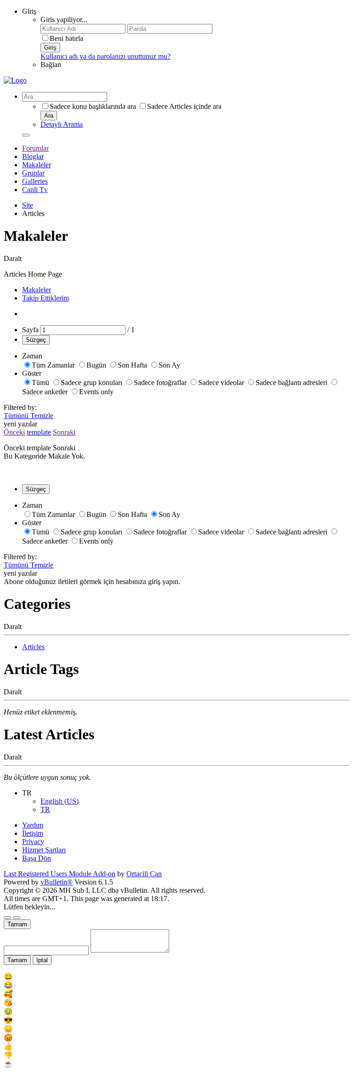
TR (45, 809)
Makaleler (36, 165)
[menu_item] (176, 976)
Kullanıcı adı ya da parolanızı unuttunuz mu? (105, 56)
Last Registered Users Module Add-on (59, 874)
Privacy (33, 841)
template (39, 432)
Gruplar (33, 173)
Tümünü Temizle (28, 416)
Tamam (17, 924)
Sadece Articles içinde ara (184, 106)
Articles (33, 647)
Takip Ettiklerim (45, 298)
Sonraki (64, 432)
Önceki (14, 432)
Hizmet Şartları (44, 850)
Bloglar (33, 156)
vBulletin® (56, 882)
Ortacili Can (144, 874)
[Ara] (25, 135)
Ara (48, 115)
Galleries (35, 181)
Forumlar (35, 148)
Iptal (42, 960)
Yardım (32, 825)
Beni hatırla (66, 38)
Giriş (29, 11)
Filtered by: (20, 407)
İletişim (32, 833)
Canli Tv (35, 189)
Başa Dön (36, 858)
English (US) (59, 801)
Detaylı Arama (61, 124)
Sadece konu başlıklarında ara (93, 106)
